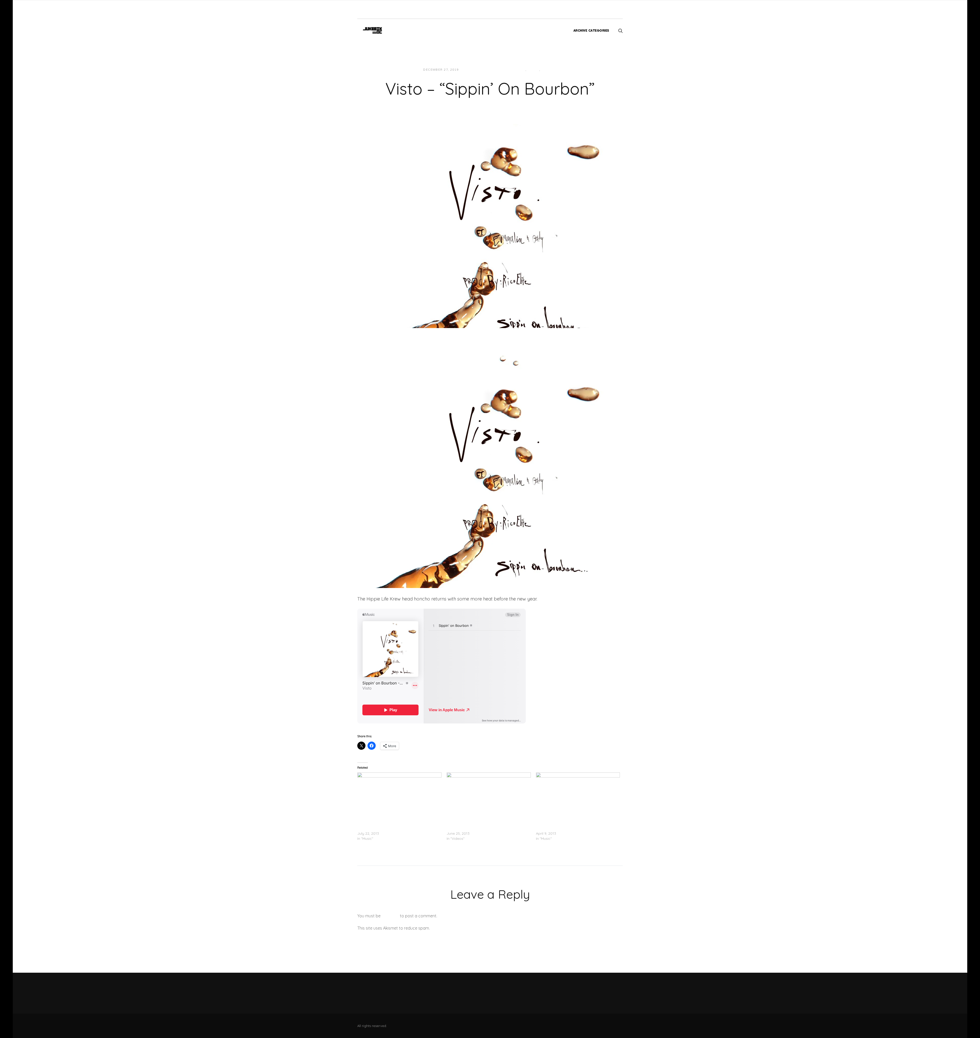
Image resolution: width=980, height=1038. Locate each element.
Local (533, 69)
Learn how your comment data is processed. (473, 928)
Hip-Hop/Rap (513, 69)
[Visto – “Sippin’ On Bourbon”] (490, 225)
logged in (390, 915)
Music (547, 69)
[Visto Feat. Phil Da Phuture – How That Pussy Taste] (578, 796)
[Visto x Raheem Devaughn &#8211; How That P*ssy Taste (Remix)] (399, 796)
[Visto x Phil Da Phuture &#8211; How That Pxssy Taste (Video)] (489, 796)
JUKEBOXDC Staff (480, 69)
